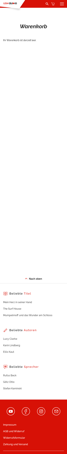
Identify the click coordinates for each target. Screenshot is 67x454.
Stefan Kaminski (12, 388)
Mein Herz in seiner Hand (17, 302)
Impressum (9, 424)
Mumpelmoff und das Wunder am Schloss (27, 315)
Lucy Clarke (10, 338)
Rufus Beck (10, 375)
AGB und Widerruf (13, 431)
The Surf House (12, 308)
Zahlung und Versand (15, 444)
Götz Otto (8, 381)
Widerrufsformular (14, 437)
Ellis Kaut (8, 351)
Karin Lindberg (11, 345)
